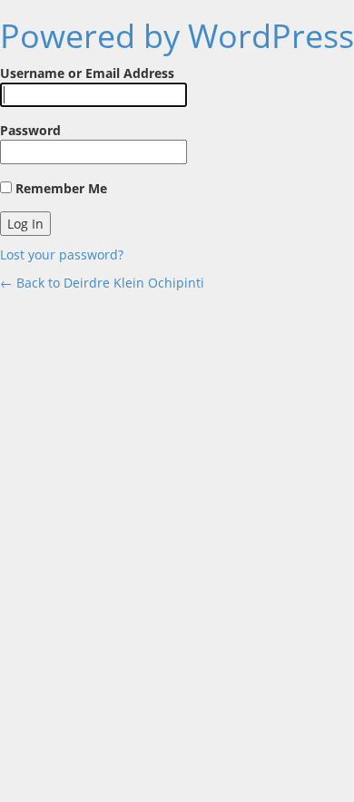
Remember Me (59, 188)
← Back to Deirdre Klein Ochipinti (102, 282)
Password (30, 130)
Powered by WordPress (177, 36)
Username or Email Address (87, 73)
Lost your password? (61, 254)
